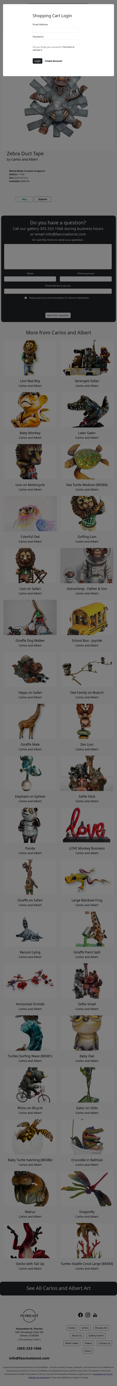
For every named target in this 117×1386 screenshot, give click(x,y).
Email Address (40, 24)
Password (38, 36)
